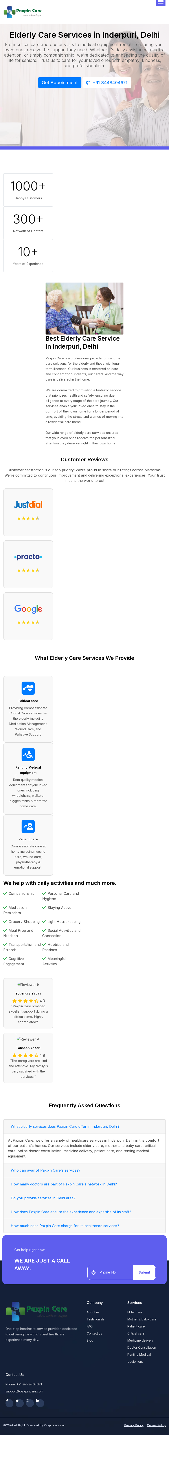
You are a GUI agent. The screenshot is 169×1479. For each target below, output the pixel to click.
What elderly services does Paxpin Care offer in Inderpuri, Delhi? (65, 1126)
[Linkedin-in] (40, 1403)
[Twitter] (20, 1403)
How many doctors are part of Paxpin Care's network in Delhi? (64, 1184)
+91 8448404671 (109, 82)
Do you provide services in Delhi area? (43, 1198)
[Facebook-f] (9, 1403)
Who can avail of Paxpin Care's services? (45, 1170)
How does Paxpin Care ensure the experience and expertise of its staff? (71, 1212)
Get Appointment (60, 82)
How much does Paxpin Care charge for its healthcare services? (65, 1226)
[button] (15, 776)
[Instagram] (30, 1403)
